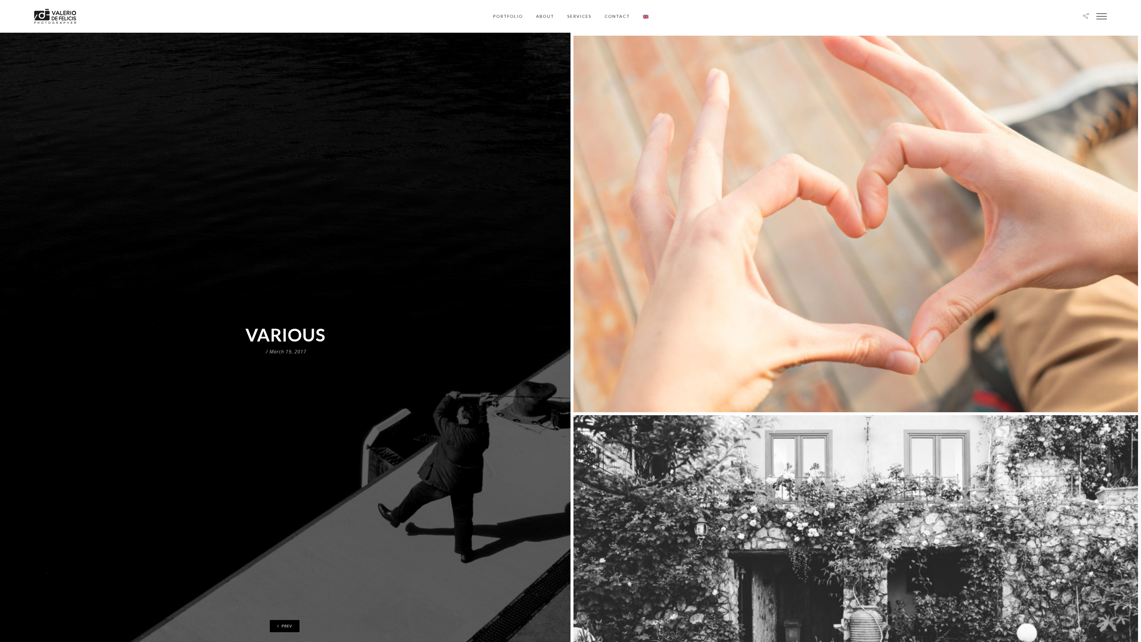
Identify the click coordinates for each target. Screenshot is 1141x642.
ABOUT (545, 16)
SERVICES (579, 16)
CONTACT (617, 16)
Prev (286, 626)
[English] (645, 16)
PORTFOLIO (508, 16)
